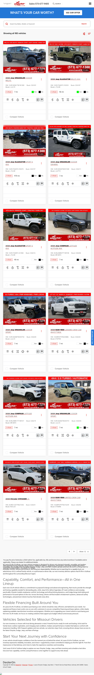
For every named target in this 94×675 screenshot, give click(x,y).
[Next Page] (74, 551)
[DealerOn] (9, 662)
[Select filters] (84, 33)
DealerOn (18, 665)
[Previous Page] (69, 551)
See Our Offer (73, 13)
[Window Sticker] (41, 99)
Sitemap (24, 665)
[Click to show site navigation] (90, 3)
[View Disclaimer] (28, 99)
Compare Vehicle (17, 117)
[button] (43, 57)
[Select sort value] (89, 33)
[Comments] (38, 99)
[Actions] (41, 79)
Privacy (31, 665)
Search (84, 24)
